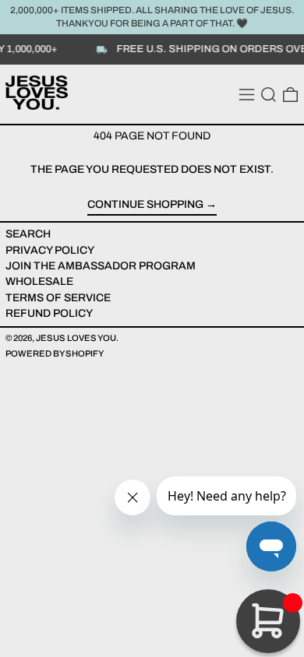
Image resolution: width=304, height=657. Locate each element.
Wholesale (39, 281)
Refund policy (49, 313)
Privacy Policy (49, 250)
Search (28, 234)
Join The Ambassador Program (100, 266)
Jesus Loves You (76, 338)
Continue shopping (145, 204)
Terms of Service (58, 298)
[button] (268, 95)
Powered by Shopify (54, 353)
